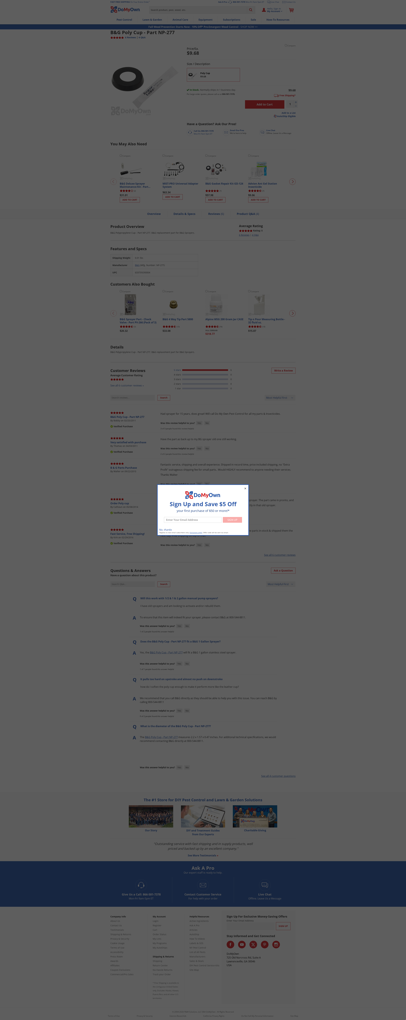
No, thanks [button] (165, 529)
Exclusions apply (196, 533)
